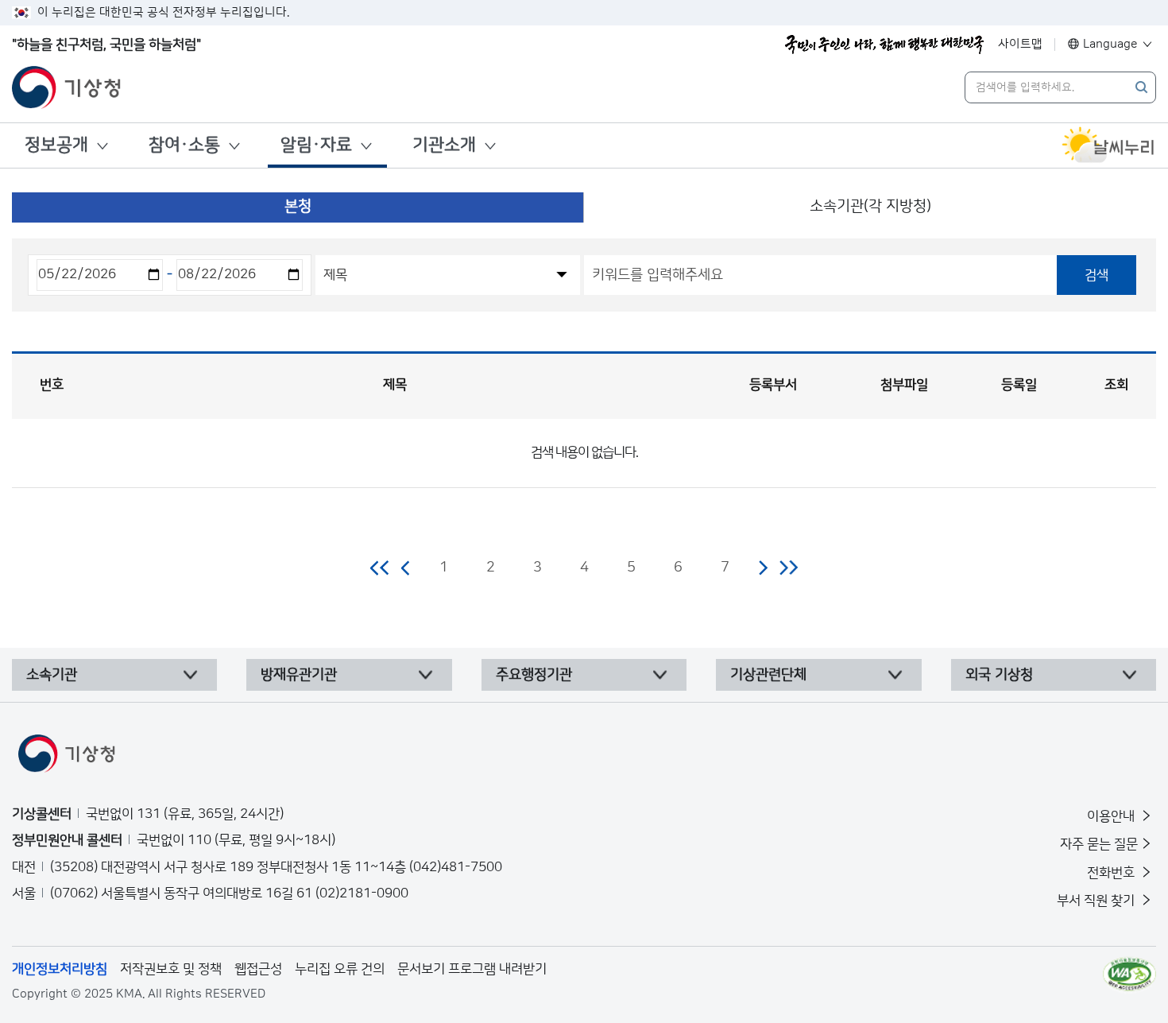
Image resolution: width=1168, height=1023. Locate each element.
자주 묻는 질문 (1099, 844)
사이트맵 (1020, 44)
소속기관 (51, 675)
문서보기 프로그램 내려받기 (472, 969)
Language (1110, 44)
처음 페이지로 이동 (380, 567)
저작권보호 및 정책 (171, 969)
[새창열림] (1108, 145)
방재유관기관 (299, 675)
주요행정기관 (534, 675)
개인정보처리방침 (59, 969)
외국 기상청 (999, 675)
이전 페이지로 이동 (406, 567)
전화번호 (1112, 873)
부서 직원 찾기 (1097, 900)
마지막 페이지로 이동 (789, 567)
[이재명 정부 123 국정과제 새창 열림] (884, 44)
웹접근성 (258, 969)
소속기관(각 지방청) (870, 206)
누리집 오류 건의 (340, 969)
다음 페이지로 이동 (763, 567)
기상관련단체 (768, 675)
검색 (1096, 275)
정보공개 (56, 145)
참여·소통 (184, 145)
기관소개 (444, 145)
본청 (297, 206)
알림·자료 (316, 145)
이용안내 (1112, 816)
